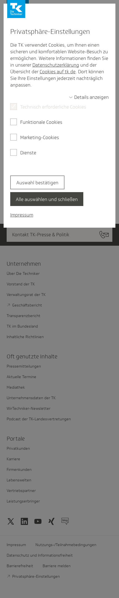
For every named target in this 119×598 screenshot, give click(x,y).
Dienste (28, 153)
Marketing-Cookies (39, 137)
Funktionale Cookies (41, 122)
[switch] (89, 97)
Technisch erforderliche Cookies (53, 107)
